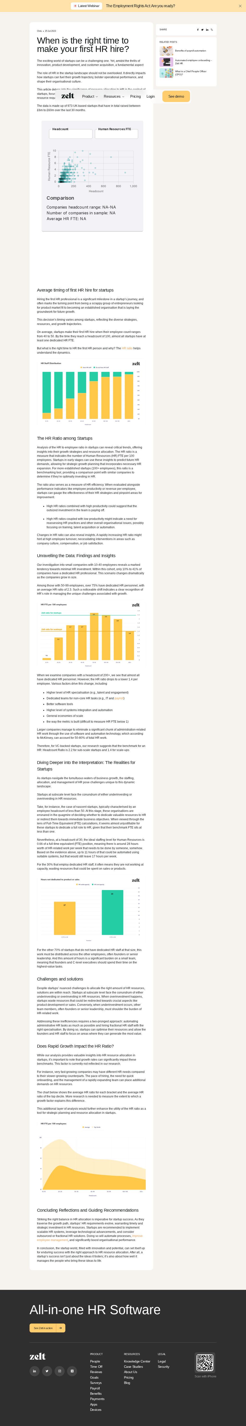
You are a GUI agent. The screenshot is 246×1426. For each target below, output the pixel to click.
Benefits (96, 1393)
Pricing (135, 96)
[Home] (68, 95)
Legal (162, 1361)
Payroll (95, 1388)
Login (151, 96)
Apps (93, 1404)
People (95, 1361)
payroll (119, 698)
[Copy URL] (212, 30)
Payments (97, 1399)
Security (163, 1367)
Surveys (96, 1383)
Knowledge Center (137, 1361)
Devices (95, 1410)
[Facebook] (198, 30)
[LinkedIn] (207, 30)
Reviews (96, 1372)
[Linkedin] (35, 1371)
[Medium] (72, 1371)
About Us (130, 1372)
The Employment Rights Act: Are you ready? (140, 6)
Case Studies (133, 1367)
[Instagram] (60, 1371)
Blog (127, 1383)
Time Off (96, 1367)
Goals (94, 1377)
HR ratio (127, 348)
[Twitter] (202, 30)
